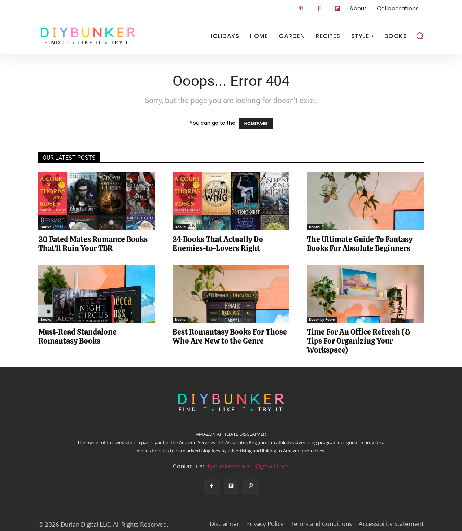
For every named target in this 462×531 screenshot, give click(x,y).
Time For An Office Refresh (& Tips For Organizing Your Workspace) (359, 341)
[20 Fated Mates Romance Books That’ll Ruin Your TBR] (96, 201)
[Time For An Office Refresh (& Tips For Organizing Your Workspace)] (365, 294)
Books (45, 226)
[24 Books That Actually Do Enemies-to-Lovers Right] (231, 201)
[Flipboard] (337, 9)
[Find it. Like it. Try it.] (86, 36)
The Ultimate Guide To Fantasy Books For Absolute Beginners (360, 243)
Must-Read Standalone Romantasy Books (77, 336)
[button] (420, 36)
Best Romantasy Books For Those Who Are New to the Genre (230, 336)
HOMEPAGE (255, 123)
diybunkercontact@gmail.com (247, 466)
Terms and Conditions (321, 524)
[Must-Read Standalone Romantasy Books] (96, 294)
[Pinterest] (301, 9)
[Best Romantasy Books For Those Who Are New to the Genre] (231, 294)
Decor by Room (322, 319)
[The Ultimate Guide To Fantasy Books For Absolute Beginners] (365, 201)
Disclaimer (224, 524)
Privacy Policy (265, 524)
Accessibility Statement (391, 524)
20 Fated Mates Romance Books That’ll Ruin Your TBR (93, 243)
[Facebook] (319, 9)
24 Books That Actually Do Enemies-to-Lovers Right (218, 243)
